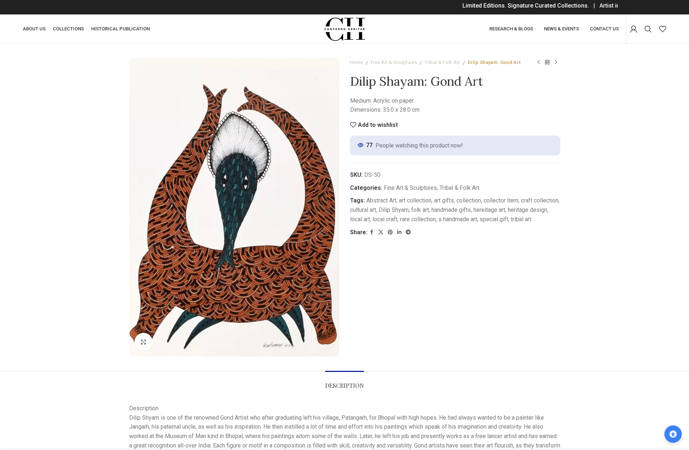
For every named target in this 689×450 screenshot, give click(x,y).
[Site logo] (345, 28)
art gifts (444, 200)
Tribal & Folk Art (442, 62)
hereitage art (489, 209)
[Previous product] (538, 62)
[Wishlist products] (662, 29)
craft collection (539, 200)
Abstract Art (381, 200)
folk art (420, 209)
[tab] (344, 382)
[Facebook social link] (371, 232)
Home (356, 62)
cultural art (363, 209)
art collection (415, 200)
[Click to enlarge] (144, 342)
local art (360, 219)
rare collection (418, 219)
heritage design (527, 209)
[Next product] (556, 62)
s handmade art (457, 219)
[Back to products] (547, 62)
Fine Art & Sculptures (394, 62)
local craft (385, 219)
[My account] (633, 29)
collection (468, 200)
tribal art (521, 219)
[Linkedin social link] (399, 232)
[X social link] (381, 232)
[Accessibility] (673, 434)
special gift (494, 219)
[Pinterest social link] (390, 232)
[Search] (648, 29)
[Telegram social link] (408, 232)
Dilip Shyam (394, 209)
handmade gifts (451, 209)
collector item (501, 200)
